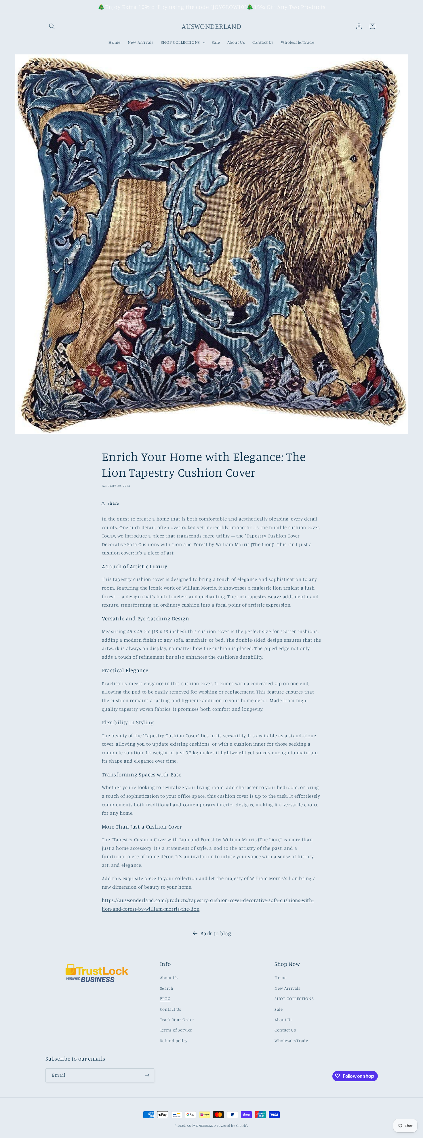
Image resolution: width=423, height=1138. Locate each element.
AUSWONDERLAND (201, 1126)
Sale (279, 1009)
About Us (169, 977)
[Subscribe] (147, 1075)
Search (167, 988)
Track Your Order (177, 1019)
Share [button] (113, 503)
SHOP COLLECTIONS (294, 998)
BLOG (165, 998)
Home (281, 977)
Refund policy (174, 1040)
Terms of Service (176, 1030)
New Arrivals (287, 988)
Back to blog (215, 933)
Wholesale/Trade (291, 1040)
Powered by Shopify (232, 1126)
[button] (52, 26)
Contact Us (170, 1009)
